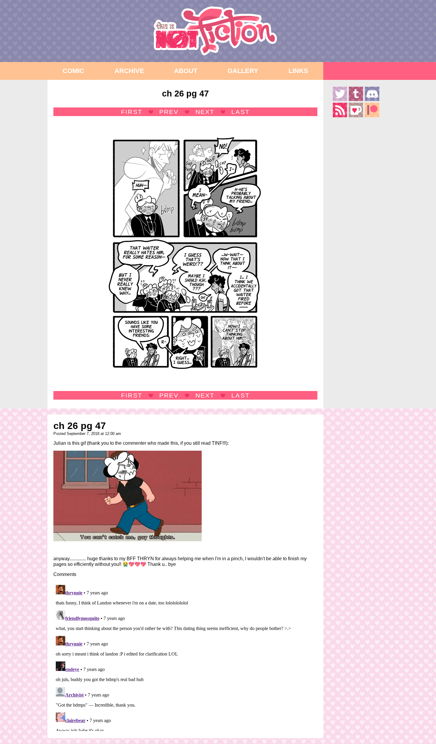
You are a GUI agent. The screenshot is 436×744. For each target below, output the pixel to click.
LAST (240, 111)
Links (298, 71)
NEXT (204, 111)
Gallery (242, 71)
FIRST (131, 111)
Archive (129, 71)
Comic (73, 71)
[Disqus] (185, 656)
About (185, 71)
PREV (169, 111)
